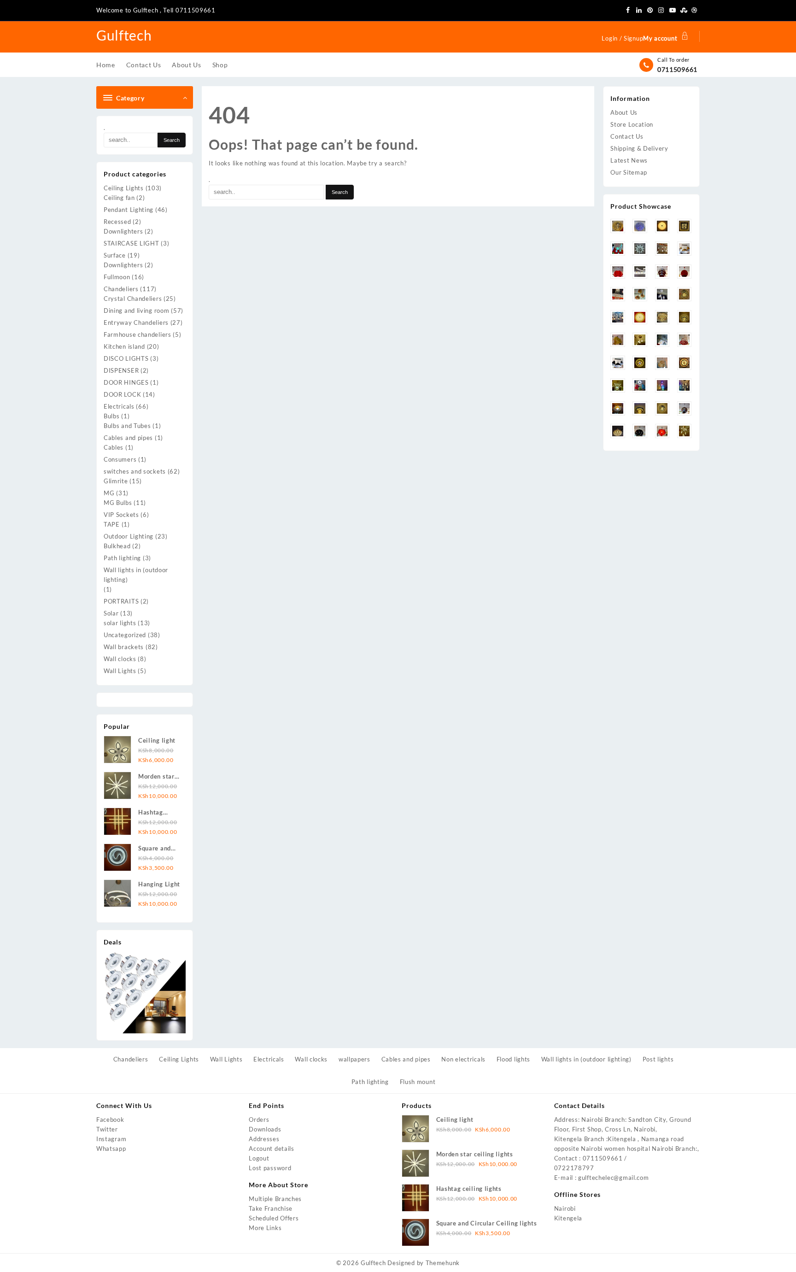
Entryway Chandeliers (136, 322)
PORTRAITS (121, 601)
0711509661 (677, 69)
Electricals (119, 406)
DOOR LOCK (122, 394)
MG (109, 493)
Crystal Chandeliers (133, 298)
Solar (111, 613)
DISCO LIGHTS (126, 358)
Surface (115, 255)
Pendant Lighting (128, 209)
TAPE (112, 524)
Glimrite (116, 481)
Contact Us (626, 136)
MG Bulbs (118, 502)
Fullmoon (117, 277)
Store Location (631, 124)
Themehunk (443, 1262)
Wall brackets (124, 647)
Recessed (117, 221)
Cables (113, 447)
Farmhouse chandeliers (137, 334)
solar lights (120, 623)
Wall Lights (120, 670)
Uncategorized (125, 635)
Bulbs (112, 416)
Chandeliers (121, 289)
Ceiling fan (119, 197)
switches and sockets (135, 471)
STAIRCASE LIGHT (131, 243)
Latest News (629, 160)
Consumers (120, 459)
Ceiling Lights (124, 188)
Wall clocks (120, 658)
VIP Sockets (121, 514)
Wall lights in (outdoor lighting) (136, 574)
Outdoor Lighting (128, 536)
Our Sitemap (628, 172)
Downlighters (123, 231)
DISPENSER (121, 370)
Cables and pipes (128, 437)
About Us (624, 112)
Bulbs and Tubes (127, 425)
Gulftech (124, 35)
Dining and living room (136, 310)
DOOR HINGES (126, 382)
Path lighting (122, 558)
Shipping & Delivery (639, 148)
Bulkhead (117, 546)
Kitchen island (124, 346)
